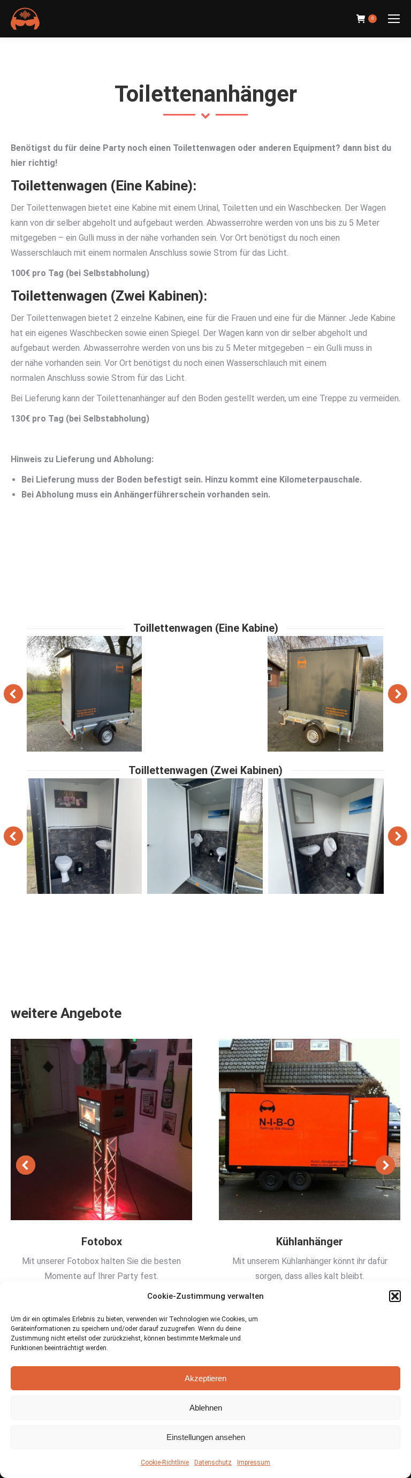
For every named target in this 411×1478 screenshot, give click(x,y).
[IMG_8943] (84, 836)
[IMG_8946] (205, 836)
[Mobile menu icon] (393, 18)
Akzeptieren (205, 1378)
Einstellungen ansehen (205, 1437)
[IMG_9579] (84, 694)
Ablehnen (205, 1407)
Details (101, 1129)
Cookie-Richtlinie (165, 1462)
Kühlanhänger (309, 1241)
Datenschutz (213, 1462)
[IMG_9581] (205, 694)
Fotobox (101, 1241)
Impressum (253, 1462)
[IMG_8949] (326, 836)
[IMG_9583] (325, 694)
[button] (395, 1296)
